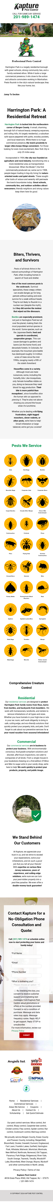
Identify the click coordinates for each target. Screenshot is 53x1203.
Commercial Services (23, 1104)
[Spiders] (10, 609)
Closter (18, 1143)
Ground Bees (10, 576)
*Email (15, 962)
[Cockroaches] (10, 524)
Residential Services (29, 1101)
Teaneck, (25, 1158)
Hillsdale (15, 1149)
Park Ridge (20, 1155)
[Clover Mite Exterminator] (42, 501)
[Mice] (42, 566)
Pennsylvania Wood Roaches (26, 597)
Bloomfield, (15, 1161)
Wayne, (36, 1161)
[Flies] (10, 544)
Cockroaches (10, 533)
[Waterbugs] (10, 650)
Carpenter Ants (26, 490)
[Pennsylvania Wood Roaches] (26, 587)
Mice (42, 576)
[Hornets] (26, 566)
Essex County (42, 1137)
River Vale (41, 1155)
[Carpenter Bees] (42, 481)
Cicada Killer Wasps (26, 511)
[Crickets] (26, 524)
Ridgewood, (31, 1155)
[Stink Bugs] (10, 630)
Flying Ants (26, 553)
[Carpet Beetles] (10, 501)
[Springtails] (42, 609)
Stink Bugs (10, 639)
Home (12, 1101)
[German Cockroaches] (42, 544)
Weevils (26, 660)
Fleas (42, 533)
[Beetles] (42, 460)
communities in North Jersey (31, 1165)
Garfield (33, 1146)
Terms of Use (34, 1170)
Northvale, (22, 1152)
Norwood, (31, 1152)
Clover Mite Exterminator (42, 511)
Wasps (42, 639)
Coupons (34, 1107)
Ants (10, 470)
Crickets (26, 533)
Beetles (42, 470)
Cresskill (25, 1143)
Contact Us (31, 1110)
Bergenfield (40, 1140)
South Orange (13, 1158)
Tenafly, (32, 1158)
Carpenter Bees (42, 490)
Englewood (44, 1143)
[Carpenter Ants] (26, 481)
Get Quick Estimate (34, 1113)
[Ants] (10, 460)
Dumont (34, 1143)
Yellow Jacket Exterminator (42, 660)
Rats (42, 596)
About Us (16, 1110)
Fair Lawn (10, 1146)
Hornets (26, 576)
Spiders (10, 619)
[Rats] (42, 587)
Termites (26, 639)
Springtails (42, 619)
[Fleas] (42, 524)
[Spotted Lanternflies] (26, 609)
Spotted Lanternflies (26, 619)
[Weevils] (26, 650)
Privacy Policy (18, 1031)
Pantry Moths (10, 596)
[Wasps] (42, 630)
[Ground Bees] (10, 566)
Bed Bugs (26, 470)
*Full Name (17, 953)
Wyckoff (44, 1161)
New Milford (11, 1152)
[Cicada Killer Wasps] (26, 501)
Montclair (33, 1149)
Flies (10, 553)
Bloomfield (9, 1143)
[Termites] (26, 630)
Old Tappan (41, 1152)
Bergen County (28, 1137)
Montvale (42, 1149)
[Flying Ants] (26, 544)
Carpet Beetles (10, 511)
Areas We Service (17, 1107)
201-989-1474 (26, 17)
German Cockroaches (42, 554)
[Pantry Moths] (10, 587)
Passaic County (18, 1140)
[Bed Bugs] (26, 460)
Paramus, (10, 1155)
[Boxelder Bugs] (10, 481)
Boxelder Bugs (10, 490)
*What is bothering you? (22, 981)
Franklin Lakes (22, 1146)
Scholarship (15, 1113)
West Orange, (27, 1161)
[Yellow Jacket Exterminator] (42, 650)
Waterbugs (10, 660)
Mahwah (24, 1149)
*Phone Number (19, 972)
